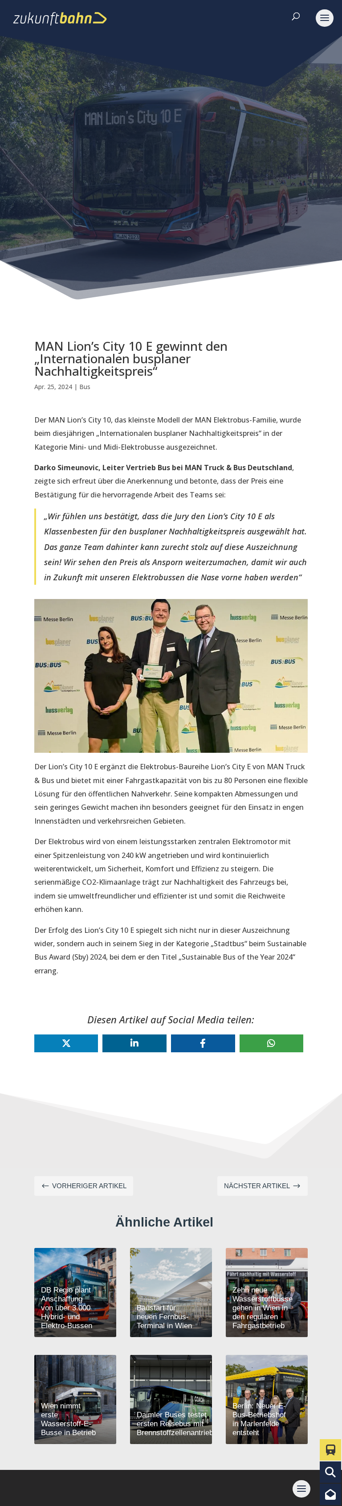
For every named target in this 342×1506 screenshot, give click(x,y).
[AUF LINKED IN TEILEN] (134, 1043)
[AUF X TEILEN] (66, 1043)
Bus (84, 386)
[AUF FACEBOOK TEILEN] (203, 1043)
